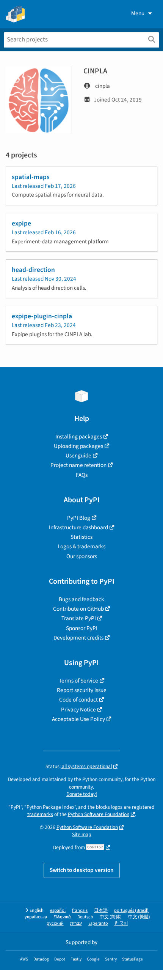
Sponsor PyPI (81, 628)
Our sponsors (81, 556)
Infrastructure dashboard (78, 527)
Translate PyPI (78, 618)
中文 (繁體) (139, 917)
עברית (76, 923)
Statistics (81, 537)
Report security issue (82, 690)
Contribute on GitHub (78, 609)
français (80, 910)
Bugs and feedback (81, 599)
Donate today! (81, 794)
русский (55, 923)
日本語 (101, 910)
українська (36, 917)
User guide (78, 455)
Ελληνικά (62, 917)
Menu (137, 13)
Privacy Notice (78, 709)
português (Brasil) (131, 910)
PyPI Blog (78, 518)
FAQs (82, 475)
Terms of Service (78, 680)
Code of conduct (78, 699)
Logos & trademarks (81, 546)
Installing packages (78, 436)
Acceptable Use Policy (78, 719)
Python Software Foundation (98, 814)
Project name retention (78, 465)
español (58, 910)
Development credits (78, 637)
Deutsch (85, 917)
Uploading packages (78, 446)
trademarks (40, 814)
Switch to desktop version (82, 870)
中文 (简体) (111, 917)
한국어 (121, 923)
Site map (81, 834)
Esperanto (98, 923)
